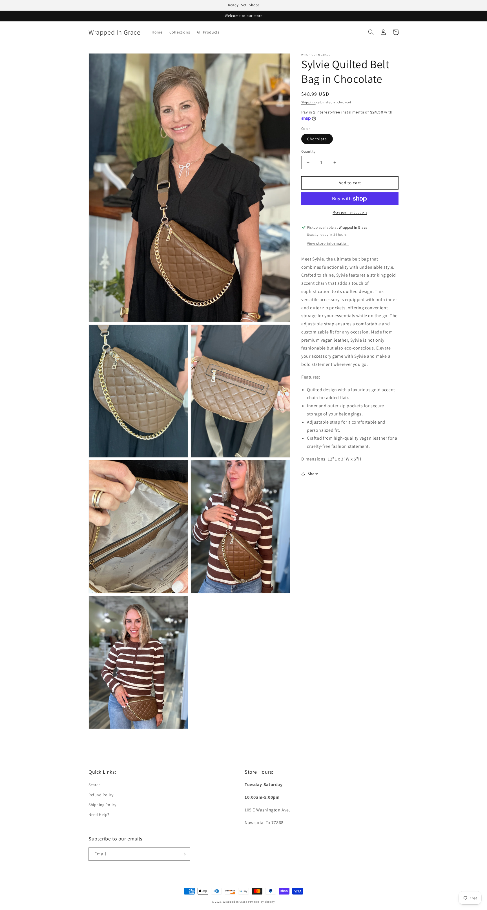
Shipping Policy (102, 804)
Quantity (308, 151)
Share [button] (313, 473)
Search (94, 784)
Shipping (308, 102)
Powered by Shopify (261, 902)
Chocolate (317, 138)
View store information (328, 243)
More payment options (350, 212)
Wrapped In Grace (235, 902)
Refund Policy (101, 794)
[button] (371, 32)
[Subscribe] (183, 854)
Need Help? (98, 814)
